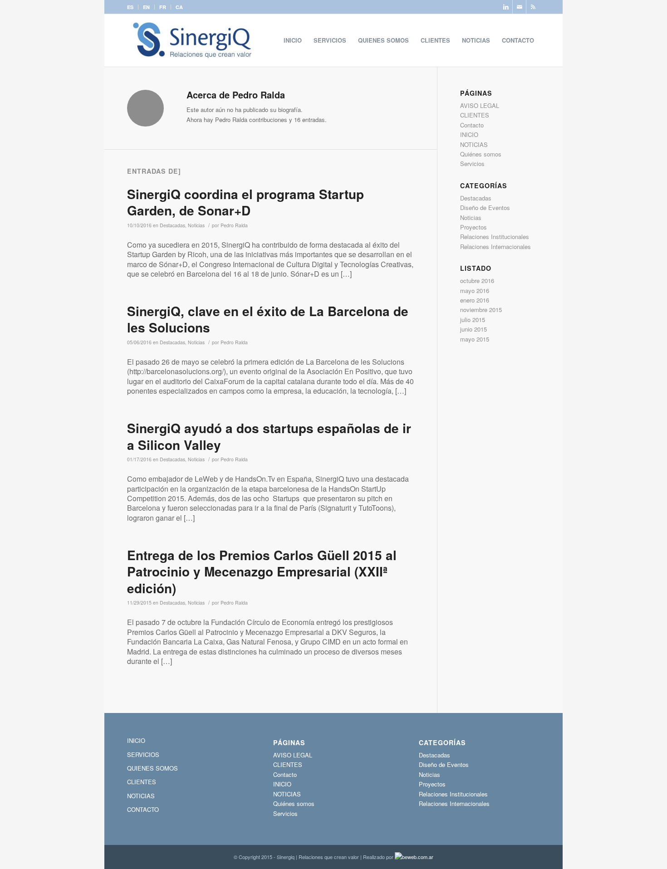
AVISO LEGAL (479, 105)
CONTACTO (143, 809)
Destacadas (172, 225)
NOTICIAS (474, 144)
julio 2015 (472, 319)
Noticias (196, 225)
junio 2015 (473, 329)
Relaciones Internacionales (495, 246)
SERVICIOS (143, 754)
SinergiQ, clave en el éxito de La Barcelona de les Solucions (267, 319)
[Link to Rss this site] (533, 7)
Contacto (472, 125)
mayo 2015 (474, 339)
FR (162, 7)
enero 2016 (474, 300)
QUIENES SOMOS (152, 768)
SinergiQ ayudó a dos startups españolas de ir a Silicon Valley (269, 436)
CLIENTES (474, 115)
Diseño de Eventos (485, 207)
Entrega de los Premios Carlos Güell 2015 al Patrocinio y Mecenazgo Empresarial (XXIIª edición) (262, 571)
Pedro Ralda (234, 225)
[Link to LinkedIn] (505, 7)
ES (130, 7)
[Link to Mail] (519, 7)
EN (146, 7)
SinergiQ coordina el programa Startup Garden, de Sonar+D (245, 202)
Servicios (472, 163)
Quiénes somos (480, 154)
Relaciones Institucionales (494, 236)
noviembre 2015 (481, 309)
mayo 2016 (474, 290)
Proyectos (473, 227)
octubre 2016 (477, 280)
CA (179, 7)
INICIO (469, 134)
